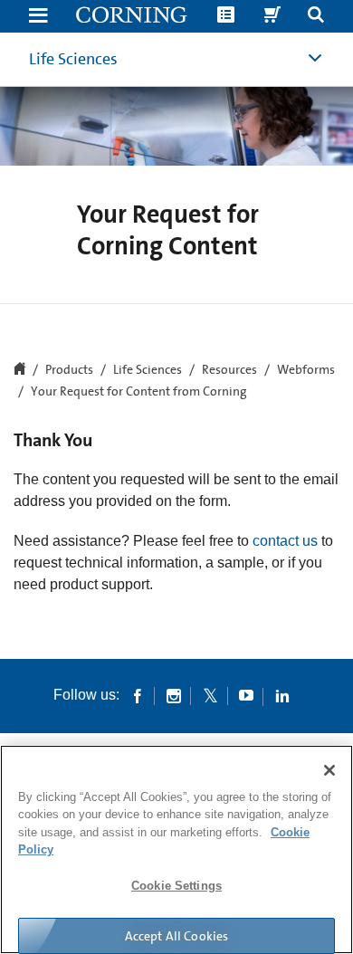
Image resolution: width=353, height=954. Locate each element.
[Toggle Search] (316, 17)
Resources (229, 370)
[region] (176, 849)
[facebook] (137, 695)
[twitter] (210, 695)
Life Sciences (73, 59)
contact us (285, 541)
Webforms (306, 370)
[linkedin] (282, 695)
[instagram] (173, 695)
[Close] (329, 770)
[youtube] (246, 695)
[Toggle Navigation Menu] (38, 17)
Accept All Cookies (177, 936)
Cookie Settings (176, 885)
